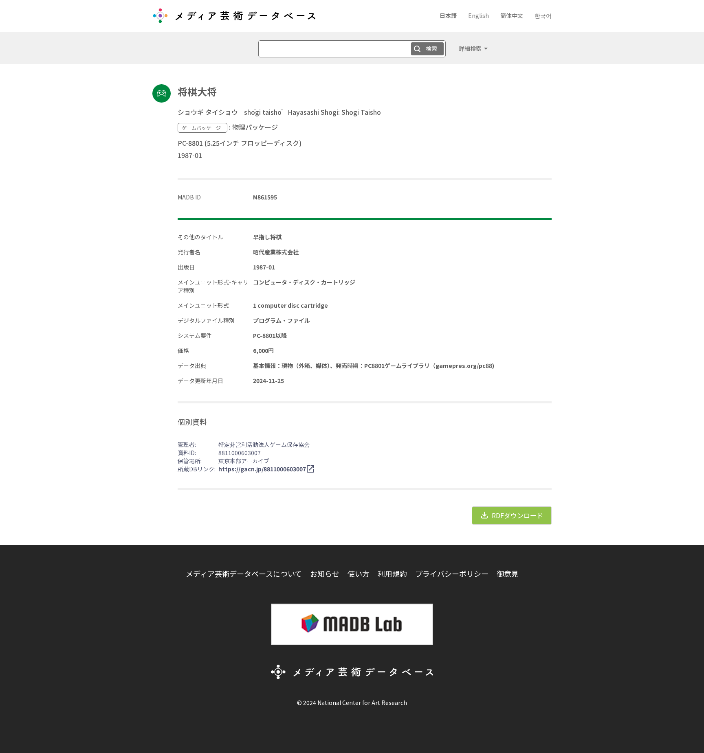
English (478, 15)
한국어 (543, 15)
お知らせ (324, 573)
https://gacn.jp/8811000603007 (262, 469)
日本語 (448, 15)
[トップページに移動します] (233, 19)
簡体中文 (511, 15)
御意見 (508, 573)
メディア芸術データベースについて (244, 573)
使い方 (359, 573)
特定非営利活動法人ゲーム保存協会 (264, 444)
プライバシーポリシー (451, 573)
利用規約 (392, 573)
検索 (431, 48)
